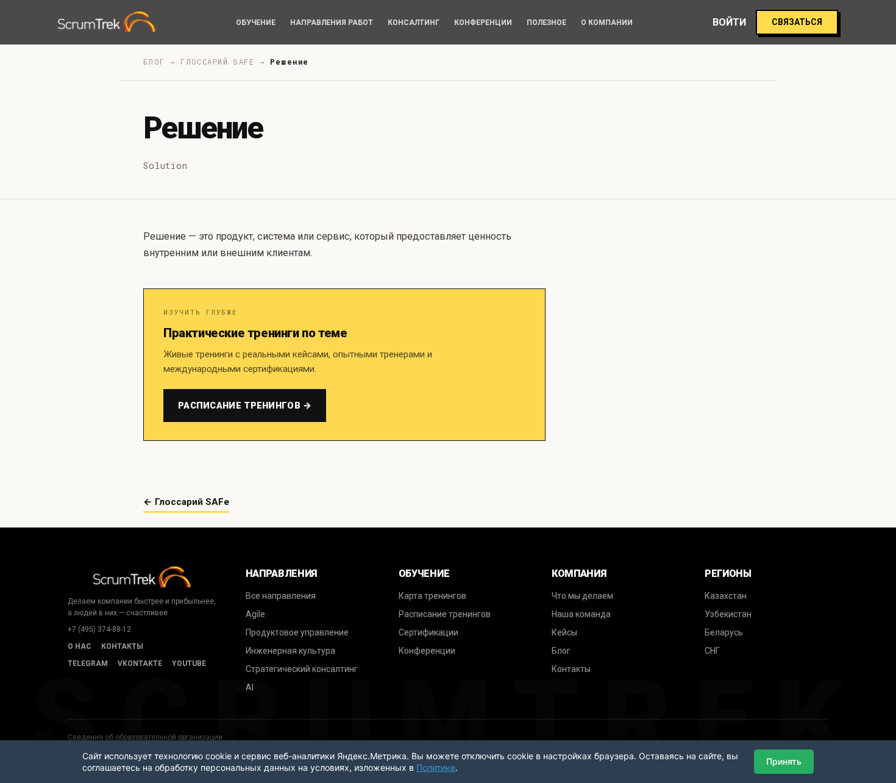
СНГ (712, 651)
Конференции (483, 22)
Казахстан (726, 596)
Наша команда (581, 614)
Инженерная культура (290, 651)
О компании (607, 22)
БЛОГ (154, 61)
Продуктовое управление (297, 632)
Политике (435, 767)
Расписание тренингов (445, 614)
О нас (79, 646)
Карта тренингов (432, 596)
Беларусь (724, 632)
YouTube (189, 663)
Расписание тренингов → (244, 405)
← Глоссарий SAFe (186, 501)
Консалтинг (413, 22)
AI (250, 687)
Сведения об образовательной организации (145, 737)
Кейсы (564, 632)
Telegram (88, 663)
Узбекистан (728, 614)
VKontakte (140, 663)
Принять (784, 761)
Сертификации (428, 632)
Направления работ (331, 22)
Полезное (546, 22)
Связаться (797, 22)
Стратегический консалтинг (302, 669)
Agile (255, 614)
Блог (561, 651)
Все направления (281, 596)
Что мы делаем (582, 596)
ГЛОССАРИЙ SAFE (217, 61)
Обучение (256, 22)
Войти (729, 22)
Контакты (122, 646)
